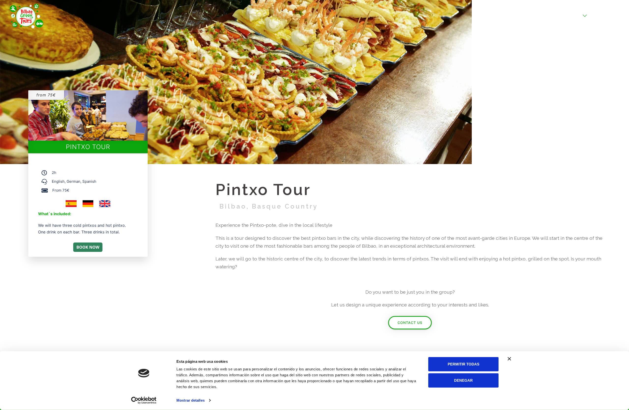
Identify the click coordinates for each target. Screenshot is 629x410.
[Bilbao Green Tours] (26, 15)
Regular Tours (569, 16)
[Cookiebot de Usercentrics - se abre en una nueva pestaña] (143, 400)
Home (547, 16)
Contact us (410, 322)
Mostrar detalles (190, 400)
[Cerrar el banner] (509, 359)
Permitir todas (463, 364)
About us (601, 16)
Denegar (463, 380)
